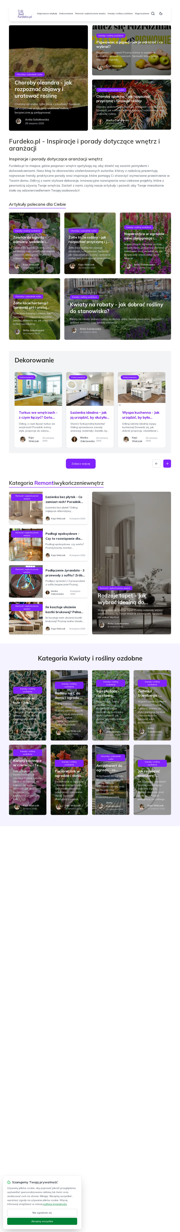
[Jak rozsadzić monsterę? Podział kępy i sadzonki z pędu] (152, 780)
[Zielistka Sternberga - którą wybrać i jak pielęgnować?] (152, 705)
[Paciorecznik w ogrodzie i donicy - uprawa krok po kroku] (69, 780)
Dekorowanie (66, 13)
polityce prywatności (55, 1204)
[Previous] (156, 464)
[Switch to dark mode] (161, 13)
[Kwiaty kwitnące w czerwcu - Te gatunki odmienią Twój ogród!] (27, 780)
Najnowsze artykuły (47, 13)
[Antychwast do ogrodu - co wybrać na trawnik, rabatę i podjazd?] (110, 780)
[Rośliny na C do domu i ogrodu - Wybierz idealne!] (69, 705)
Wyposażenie (142, 13)
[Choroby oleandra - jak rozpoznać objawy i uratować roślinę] (48, 78)
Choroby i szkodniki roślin (30, 74)
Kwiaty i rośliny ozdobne (120, 13)
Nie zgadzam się (42, 1212)
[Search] (153, 13)
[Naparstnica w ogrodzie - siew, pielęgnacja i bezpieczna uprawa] (145, 243)
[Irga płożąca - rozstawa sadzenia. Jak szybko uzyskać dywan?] (110, 705)
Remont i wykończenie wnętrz (90, 13)
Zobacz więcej (81, 463)
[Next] (167, 464)
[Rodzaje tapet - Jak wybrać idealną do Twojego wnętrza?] (131, 563)
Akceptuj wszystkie (42, 1221)
